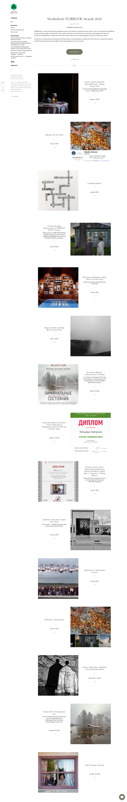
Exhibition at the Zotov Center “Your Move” (54, 521)
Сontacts (14, 65)
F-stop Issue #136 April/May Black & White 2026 (54, 329)
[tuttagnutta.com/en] (13, 8)
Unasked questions (95, 183)
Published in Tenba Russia (54, 620)
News (12, 61)
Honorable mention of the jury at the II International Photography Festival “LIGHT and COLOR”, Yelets (54, 426)
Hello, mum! (14, 32)
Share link (75, 59)
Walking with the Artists (54, 135)
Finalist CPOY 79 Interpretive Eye (54, 713)
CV (11, 22)
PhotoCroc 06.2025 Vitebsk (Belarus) (21, 50)
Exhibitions (15, 36)
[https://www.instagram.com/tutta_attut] (11, 69)
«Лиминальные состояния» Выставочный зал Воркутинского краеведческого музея (21, 43)
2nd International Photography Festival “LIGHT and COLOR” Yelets (21, 47)
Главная (14, 18)
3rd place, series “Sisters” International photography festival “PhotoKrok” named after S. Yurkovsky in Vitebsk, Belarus (94, 471)
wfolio (16, 96)
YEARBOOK (37, 39)
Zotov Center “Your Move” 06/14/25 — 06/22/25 (18, 53)
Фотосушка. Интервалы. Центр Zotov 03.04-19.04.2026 (94, 278)
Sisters (13, 27)
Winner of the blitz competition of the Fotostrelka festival (95, 668)
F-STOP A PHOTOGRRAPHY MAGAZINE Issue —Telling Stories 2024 (95, 84)
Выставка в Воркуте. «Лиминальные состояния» (94, 373)
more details (74, 52)
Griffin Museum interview (94, 765)
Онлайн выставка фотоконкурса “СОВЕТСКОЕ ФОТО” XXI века (54, 228)
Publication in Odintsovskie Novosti (94, 571)
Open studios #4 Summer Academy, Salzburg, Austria (21, 38)
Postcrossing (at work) (17, 30)
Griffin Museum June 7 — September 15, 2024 (21, 57)
